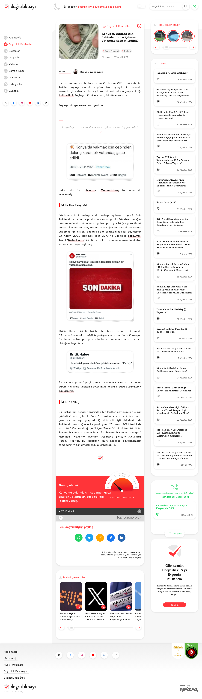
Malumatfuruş (110, 190)
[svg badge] (191, 651)
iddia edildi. (66, 95)
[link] (27, 38)
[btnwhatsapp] (78, 538)
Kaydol (174, 604)
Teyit (90, 190)
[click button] (186, 6)
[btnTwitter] (89, 538)
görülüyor (134, 235)
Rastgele (177, 533)
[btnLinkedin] (121, 538)
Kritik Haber (76, 240)
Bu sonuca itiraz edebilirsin (120, 497)
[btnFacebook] (110, 538)
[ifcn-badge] (178, 651)
